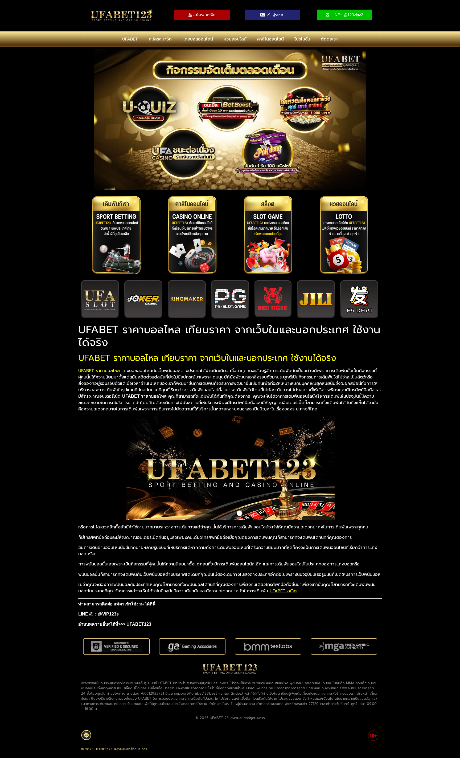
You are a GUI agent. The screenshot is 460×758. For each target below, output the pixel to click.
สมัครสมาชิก (160, 39)
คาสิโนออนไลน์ (270, 39)
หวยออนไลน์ (235, 39)
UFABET (130, 39)
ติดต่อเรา (329, 39)
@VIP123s (108, 614)
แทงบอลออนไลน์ (197, 39)
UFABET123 (138, 624)
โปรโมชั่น (302, 39)
